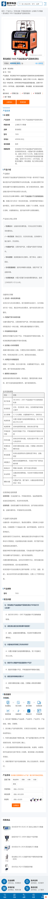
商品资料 (16, 779)
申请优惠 (23, 102)
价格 (29, 779)
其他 (14, 784)
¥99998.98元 (15, 63)
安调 (34, 779)
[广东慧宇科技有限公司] (8, 5)
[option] (23, 37)
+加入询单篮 (39, 63)
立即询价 (9, 102)
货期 (23, 779)
